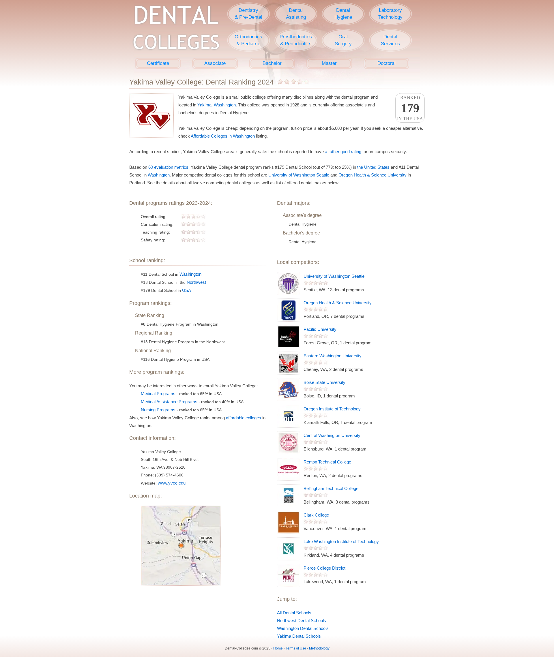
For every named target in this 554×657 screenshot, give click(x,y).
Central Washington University (332, 435)
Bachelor (272, 63)
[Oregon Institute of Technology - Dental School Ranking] (288, 416)
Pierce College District (324, 568)
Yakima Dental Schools (299, 636)
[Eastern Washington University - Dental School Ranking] (288, 363)
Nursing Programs (158, 409)
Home (278, 648)
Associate (215, 63)
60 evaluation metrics (168, 167)
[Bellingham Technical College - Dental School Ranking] (288, 495)
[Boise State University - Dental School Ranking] (288, 389)
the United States (373, 167)
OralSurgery (343, 40)
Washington (225, 104)
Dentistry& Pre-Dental (248, 13)
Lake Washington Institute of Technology (341, 541)
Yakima (204, 104)
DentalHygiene (343, 13)
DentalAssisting (296, 13)
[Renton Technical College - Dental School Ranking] (288, 469)
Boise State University (324, 382)
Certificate (158, 63)
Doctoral (386, 63)
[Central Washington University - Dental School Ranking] (288, 442)
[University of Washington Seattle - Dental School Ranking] (288, 283)
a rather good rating (343, 151)
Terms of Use (296, 648)
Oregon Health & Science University (372, 174)
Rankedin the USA (410, 108)
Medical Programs (158, 393)
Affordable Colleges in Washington (223, 136)
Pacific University (320, 329)
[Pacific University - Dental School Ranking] (288, 336)
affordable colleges (243, 417)
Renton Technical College (327, 461)
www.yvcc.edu (172, 482)
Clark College (316, 515)
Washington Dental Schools (303, 628)
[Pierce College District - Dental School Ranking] (288, 575)
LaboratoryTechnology (390, 13)
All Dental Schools (294, 612)
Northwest (196, 282)
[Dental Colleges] (176, 29)
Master (329, 63)
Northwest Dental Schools (301, 620)
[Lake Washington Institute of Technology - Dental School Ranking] (288, 548)
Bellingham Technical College (331, 488)
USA (186, 290)
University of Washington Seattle (298, 174)
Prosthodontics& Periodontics (296, 40)
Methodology (319, 648)
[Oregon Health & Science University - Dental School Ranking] (288, 310)
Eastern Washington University (333, 355)
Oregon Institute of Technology (332, 408)
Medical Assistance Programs (169, 401)
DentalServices (390, 40)
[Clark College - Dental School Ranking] (288, 522)
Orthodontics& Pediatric (248, 40)
